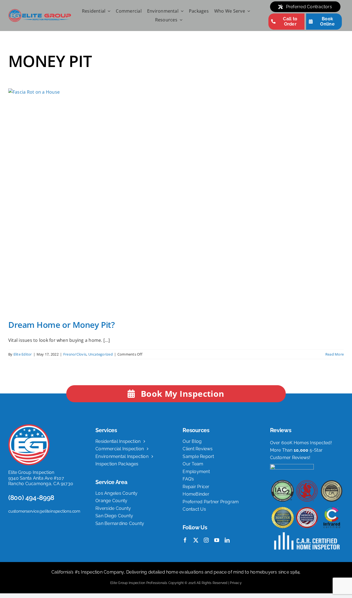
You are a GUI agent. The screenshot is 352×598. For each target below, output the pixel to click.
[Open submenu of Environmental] (180, 11)
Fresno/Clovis (74, 354)
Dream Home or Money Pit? (61, 324)
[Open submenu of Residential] (107, 11)
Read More (334, 354)
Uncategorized (100, 354)
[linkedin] (227, 540)
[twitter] (195, 540)
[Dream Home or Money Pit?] (176, 200)
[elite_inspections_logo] (39, 11)
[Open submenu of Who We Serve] (247, 11)
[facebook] (185, 540)
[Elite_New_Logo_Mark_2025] (29, 426)
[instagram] (206, 540)
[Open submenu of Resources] (179, 20)
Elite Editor (22, 354)
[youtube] (216, 540)
